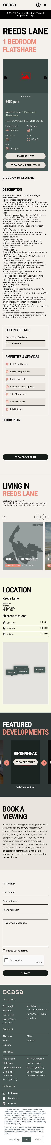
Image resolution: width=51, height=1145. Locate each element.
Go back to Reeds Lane (20, 177)
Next (45, 78)
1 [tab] (21, 96)
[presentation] (23, 960)
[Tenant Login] (38, 4)
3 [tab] (25, 96)
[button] (23, 671)
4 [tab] (27, 96)
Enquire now (25, 156)
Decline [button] (38, 1139)
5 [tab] (29, 96)
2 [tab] (23, 96)
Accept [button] (26, 1139)
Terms (24, 950)
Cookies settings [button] (14, 1139)
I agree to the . (18, 950)
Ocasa (9, 5)
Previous (5, 78)
